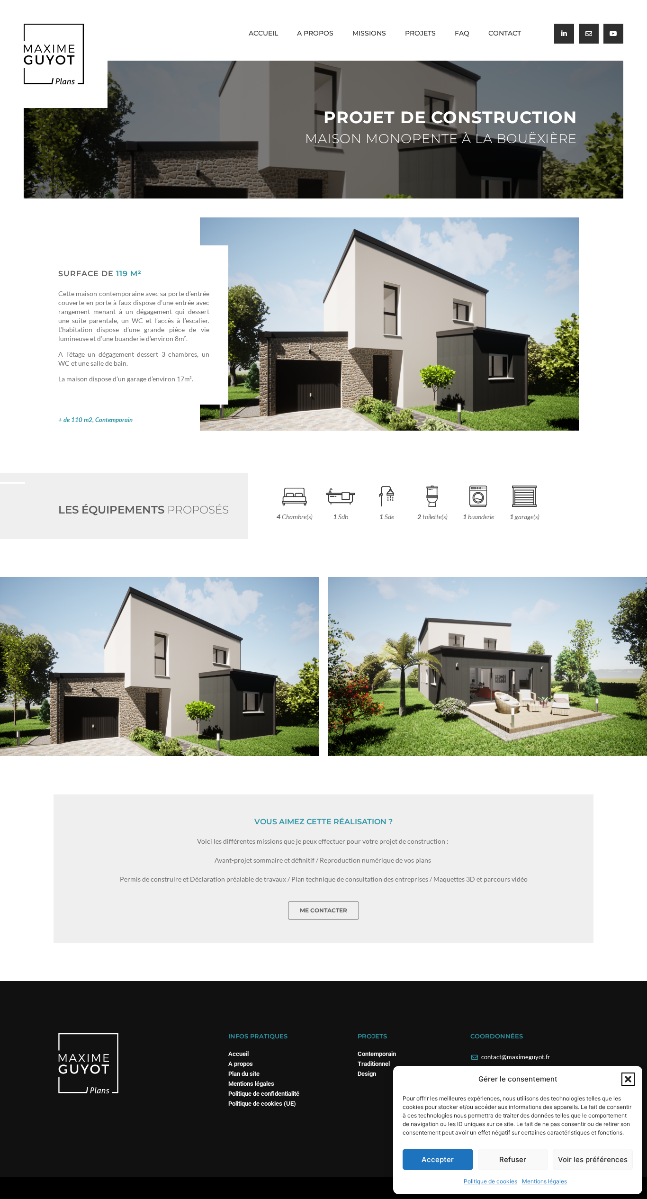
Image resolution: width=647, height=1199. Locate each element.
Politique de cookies (490, 1181)
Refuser (512, 1159)
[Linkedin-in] (564, 34)
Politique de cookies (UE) (262, 1103)
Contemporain (114, 420)
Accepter (438, 1159)
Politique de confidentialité (263, 1093)
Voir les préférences (593, 1159)
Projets (420, 33)
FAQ (462, 33)
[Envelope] (589, 34)
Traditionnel (374, 1063)
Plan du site (244, 1073)
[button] (628, 1079)
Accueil (263, 33)
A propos (315, 33)
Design (367, 1073)
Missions (369, 33)
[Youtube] (613, 34)
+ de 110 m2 (75, 420)
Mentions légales (544, 1181)
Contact (504, 33)
